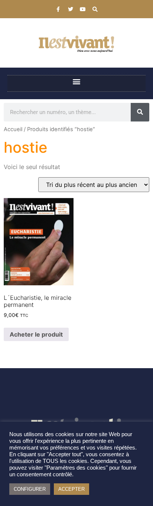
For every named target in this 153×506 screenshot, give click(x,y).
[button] (77, 81)
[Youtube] (83, 9)
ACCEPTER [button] (71, 489)
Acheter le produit (36, 334)
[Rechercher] (140, 112)
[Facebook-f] (58, 9)
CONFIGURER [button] (30, 489)
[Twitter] (70, 9)
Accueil (13, 129)
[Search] (95, 9)
